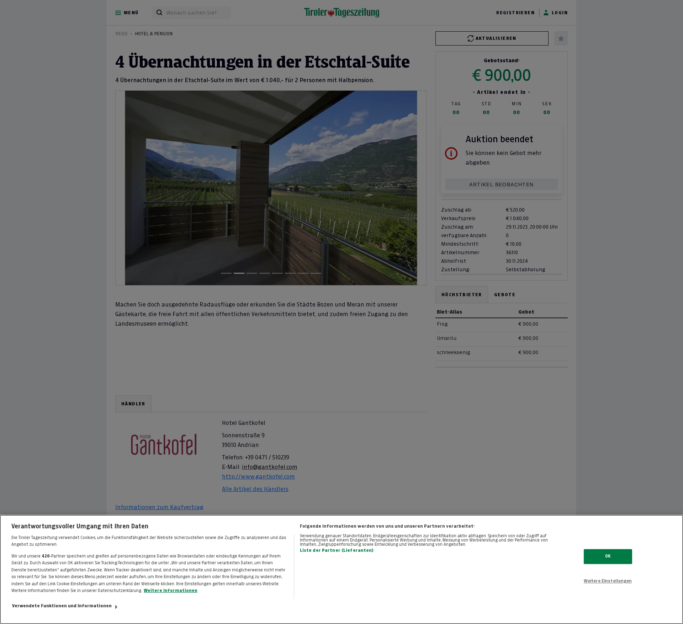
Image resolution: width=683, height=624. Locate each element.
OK (607, 556)
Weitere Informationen (170, 590)
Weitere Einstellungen (608, 581)
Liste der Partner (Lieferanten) (337, 550)
